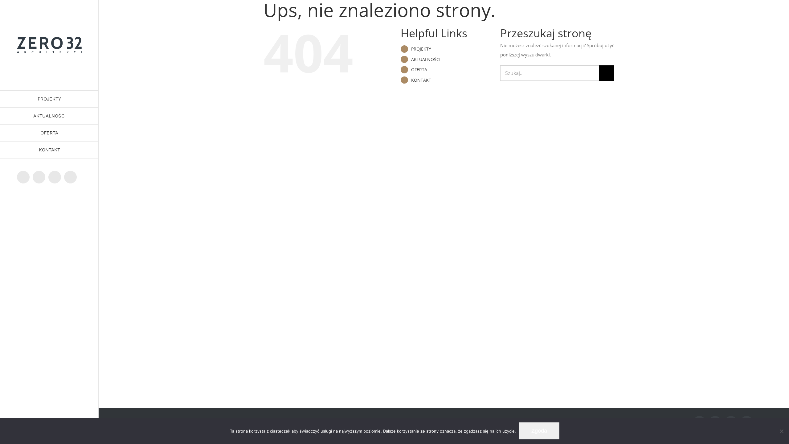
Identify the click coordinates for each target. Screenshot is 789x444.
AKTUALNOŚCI (425, 59)
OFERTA (419, 69)
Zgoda (539, 431)
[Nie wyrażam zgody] (781, 431)
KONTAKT (421, 80)
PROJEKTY (421, 49)
